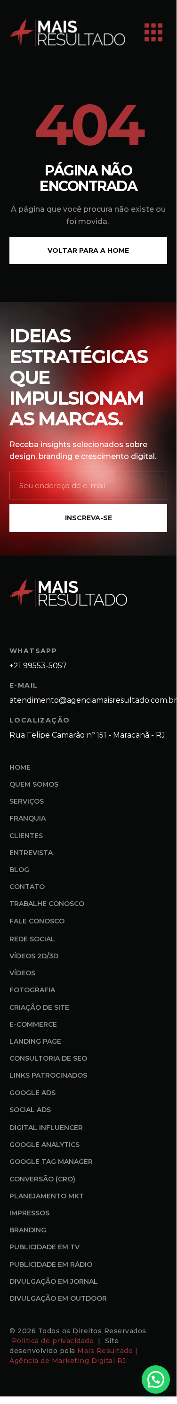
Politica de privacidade (54, 1341)
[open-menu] (153, 33)
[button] (156, 1379)
